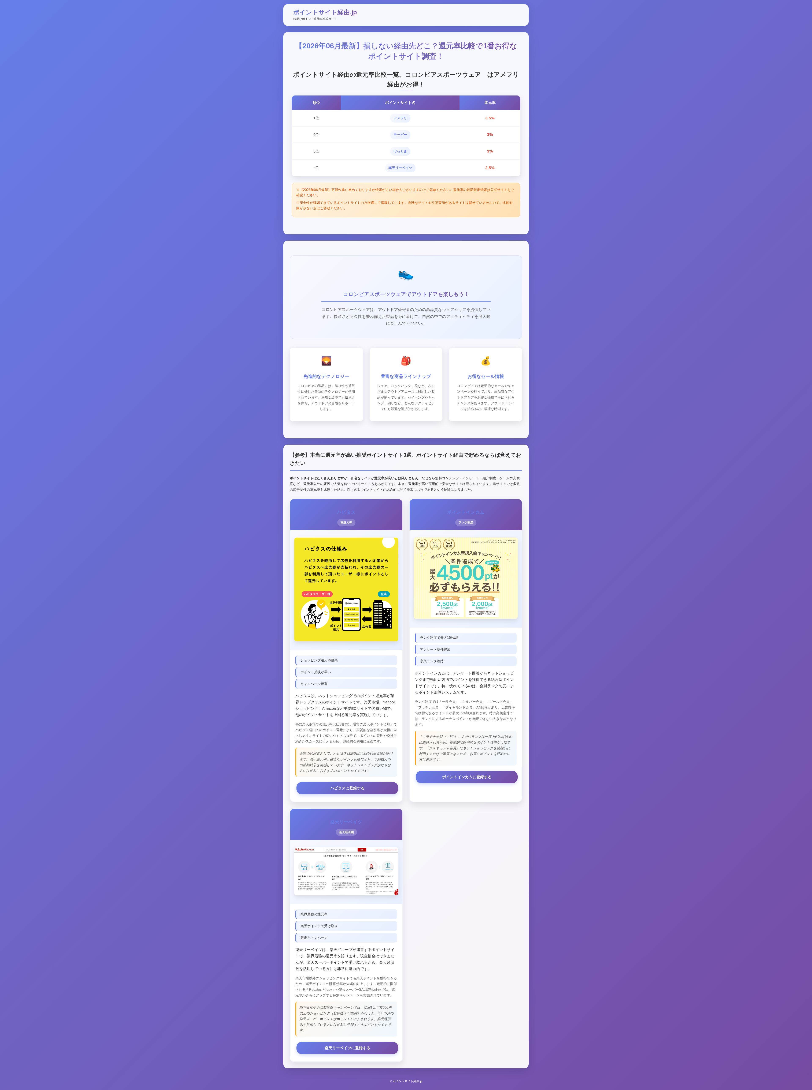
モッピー (400, 134)
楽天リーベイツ (400, 168)
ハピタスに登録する (347, 788)
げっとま (400, 151)
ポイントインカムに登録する (467, 777)
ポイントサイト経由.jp (325, 12)
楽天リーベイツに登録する (347, 1048)
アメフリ (400, 118)
